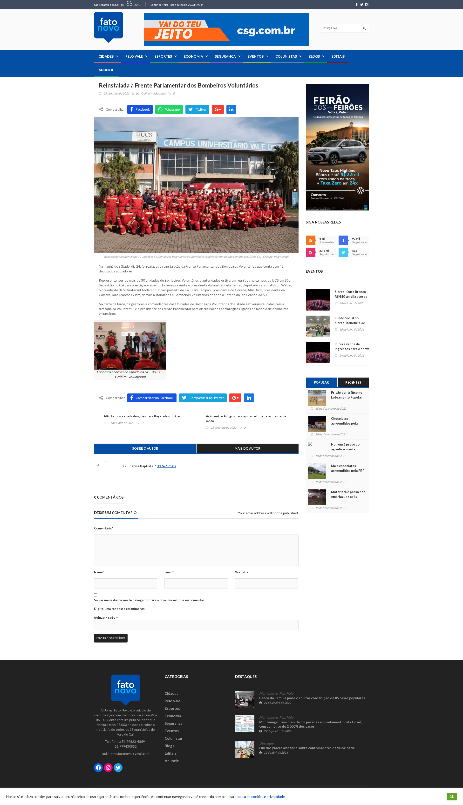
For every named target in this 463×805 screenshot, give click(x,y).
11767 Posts (166, 466)
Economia (193, 56)
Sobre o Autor (145, 448)
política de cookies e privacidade (260, 797)
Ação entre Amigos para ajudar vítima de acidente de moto (246, 418)
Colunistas (286, 56)
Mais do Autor (247, 448)
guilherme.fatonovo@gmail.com (125, 753)
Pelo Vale (134, 56)
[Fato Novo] (108, 27)
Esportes (163, 56)
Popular (321, 382)
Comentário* (103, 528)
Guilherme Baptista (153, 93)
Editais (338, 56)
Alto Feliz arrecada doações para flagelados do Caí (142, 416)
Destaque (266, 743)
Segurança (225, 56)
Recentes (353, 382)
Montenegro (268, 693)
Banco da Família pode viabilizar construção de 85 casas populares (312, 698)
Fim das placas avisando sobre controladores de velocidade (307, 748)
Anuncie (106, 70)
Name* (99, 572)
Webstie (241, 572)
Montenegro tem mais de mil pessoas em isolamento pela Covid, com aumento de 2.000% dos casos (310, 724)
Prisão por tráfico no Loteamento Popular (346, 395)
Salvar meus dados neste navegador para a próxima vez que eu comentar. (149, 600)
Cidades (106, 56)
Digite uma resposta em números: (119, 609)
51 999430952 (126, 746)
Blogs (314, 56)
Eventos (256, 56)
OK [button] (451, 796)
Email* (169, 572)
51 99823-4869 (133, 741)
